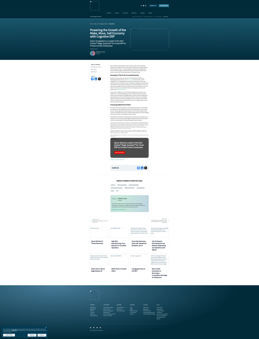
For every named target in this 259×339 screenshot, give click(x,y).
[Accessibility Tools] (146, 5)
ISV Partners (119, 309)
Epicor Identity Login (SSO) (109, 314)
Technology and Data (95, 16)
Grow (131, 307)
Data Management (158, 16)
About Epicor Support (108, 307)
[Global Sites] (143, 5)
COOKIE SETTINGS (9, 335)
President (98, 53)
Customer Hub (164, 5)
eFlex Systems (133, 312)
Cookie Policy (14, 330)
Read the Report (119, 152)
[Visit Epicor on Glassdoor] (100, 328)
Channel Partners (120, 307)
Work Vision (94, 69)
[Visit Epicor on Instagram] (97, 328)
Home (91, 24)
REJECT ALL (32, 335)
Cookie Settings (160, 310)
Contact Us (153, 5)
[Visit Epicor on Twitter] (94, 328)
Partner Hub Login (121, 310)
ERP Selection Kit (147, 310)
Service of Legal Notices (162, 315)
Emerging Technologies (148, 16)
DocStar (132, 314)
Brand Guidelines (94, 315)
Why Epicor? (92, 309)
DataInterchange (133, 310)
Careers (91, 310)
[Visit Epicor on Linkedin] (91, 328)
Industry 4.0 (145, 307)
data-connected (129, 79)
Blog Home (166, 16)
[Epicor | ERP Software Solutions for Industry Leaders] (94, 5)
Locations (92, 312)
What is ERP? (146, 309)
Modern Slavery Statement (162, 314)
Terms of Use (159, 307)
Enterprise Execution (96, 67)
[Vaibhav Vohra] (92, 53)
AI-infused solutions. (121, 89)
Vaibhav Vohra (100, 52)
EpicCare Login (106, 309)
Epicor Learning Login (108, 310)
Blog (95, 24)
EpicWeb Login (106, 312)
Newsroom (92, 314)
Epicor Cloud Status (107, 315)
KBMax (131, 309)
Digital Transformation (137, 16)
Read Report (94, 72)
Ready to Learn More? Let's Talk (117, 159)
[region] (24, 332)
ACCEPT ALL (42, 335)
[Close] (46, 327)
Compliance (159, 312)
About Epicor (93, 307)
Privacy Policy (160, 309)
